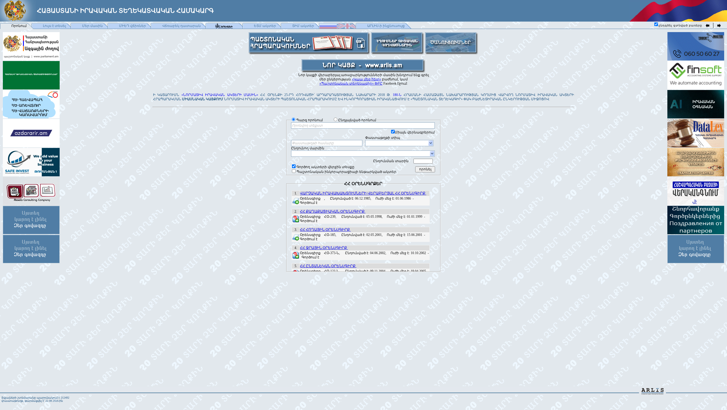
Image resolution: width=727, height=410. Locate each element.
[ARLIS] (652, 392)
